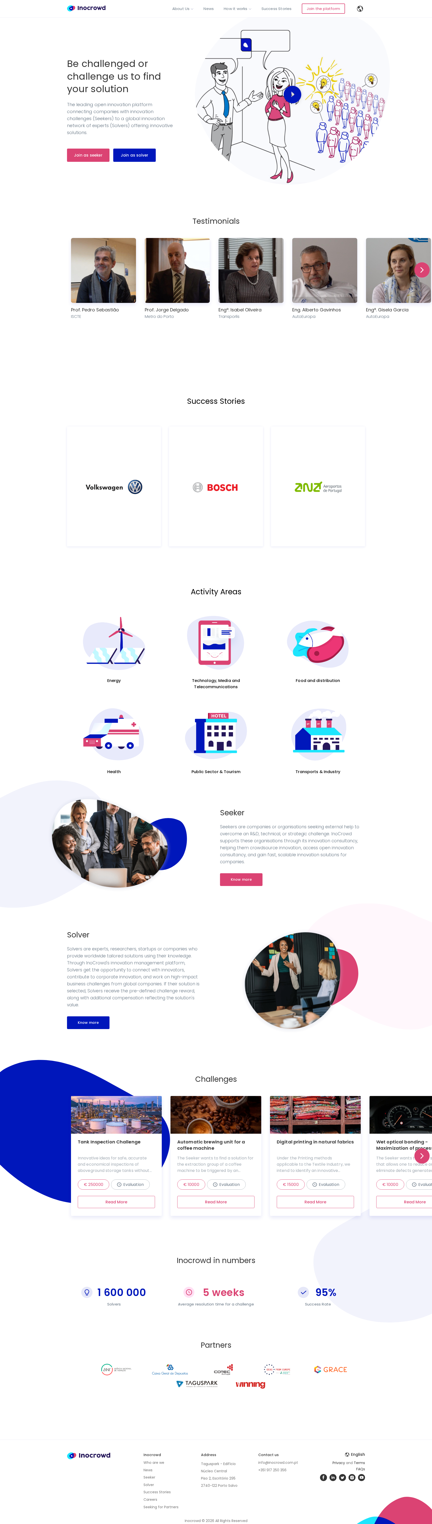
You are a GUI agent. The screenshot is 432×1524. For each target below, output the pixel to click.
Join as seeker (88, 155)
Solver (149, 1484)
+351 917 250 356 (272, 1470)
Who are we (154, 1462)
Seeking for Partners (161, 1507)
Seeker (149, 1477)
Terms (359, 1462)
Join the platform (323, 8)
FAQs (360, 1469)
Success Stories (277, 8)
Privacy (338, 1462)
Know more (241, 879)
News (209, 8)
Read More (116, 1202)
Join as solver (134, 155)
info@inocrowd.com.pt (278, 1462)
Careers (150, 1499)
